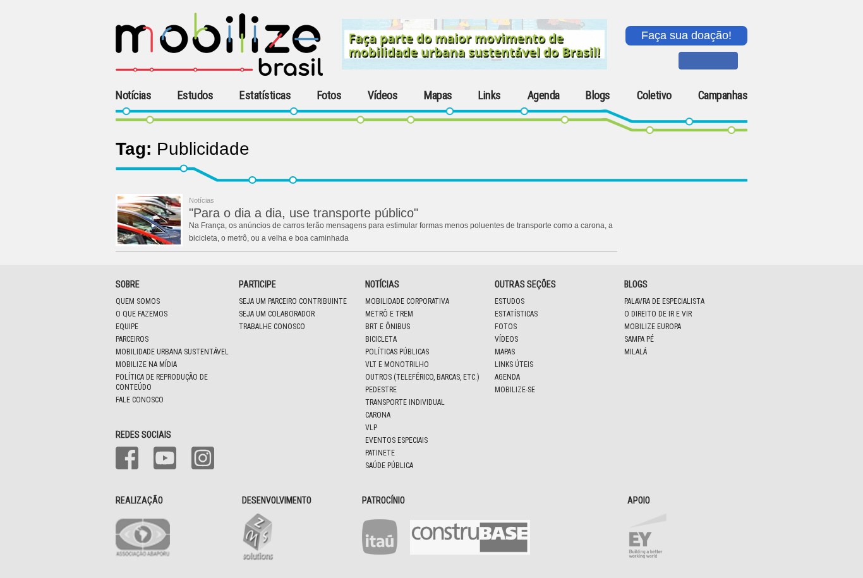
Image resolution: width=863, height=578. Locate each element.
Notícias (133, 95)
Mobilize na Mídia (146, 364)
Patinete (380, 453)
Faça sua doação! (686, 35)
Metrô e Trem (389, 314)
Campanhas (723, 96)
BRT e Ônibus (387, 326)
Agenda (544, 95)
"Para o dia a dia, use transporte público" (303, 213)
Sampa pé (639, 339)
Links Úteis (514, 364)
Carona (377, 415)
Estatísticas (265, 95)
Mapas (438, 95)
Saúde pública (389, 465)
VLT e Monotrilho (397, 364)
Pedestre (381, 389)
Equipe (127, 326)
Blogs (598, 95)
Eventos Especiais (396, 440)
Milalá (635, 351)
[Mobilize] (219, 73)
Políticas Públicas (397, 351)
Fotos (329, 95)
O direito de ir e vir (658, 314)
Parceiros (132, 339)
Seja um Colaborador (277, 314)
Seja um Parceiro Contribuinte (293, 301)
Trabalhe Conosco (272, 326)
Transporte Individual (405, 402)
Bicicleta (381, 339)
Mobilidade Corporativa (407, 301)
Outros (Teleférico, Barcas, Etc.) (422, 377)
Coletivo (654, 95)
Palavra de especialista (664, 301)
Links (489, 95)
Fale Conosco (140, 399)
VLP (371, 427)
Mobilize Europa (652, 326)
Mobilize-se (515, 389)
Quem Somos (138, 301)
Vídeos (382, 95)
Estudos (196, 95)
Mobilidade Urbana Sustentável (172, 351)
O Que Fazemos (141, 314)
